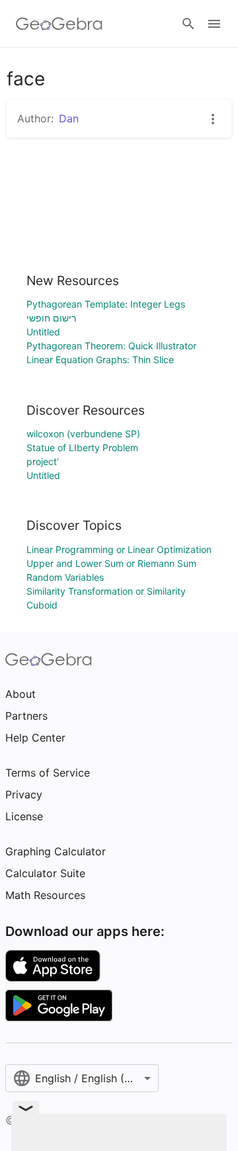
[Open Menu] (214, 24)
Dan (69, 118)
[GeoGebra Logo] (59, 23)
